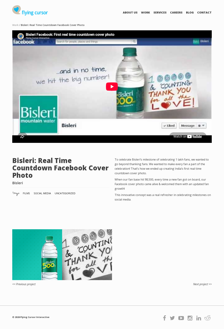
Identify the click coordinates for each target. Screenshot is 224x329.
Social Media (42, 193)
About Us (130, 12)
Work (145, 12)
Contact (204, 12)
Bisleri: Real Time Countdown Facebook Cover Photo (53, 25)
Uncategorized (65, 193)
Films (26, 193)
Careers (176, 12)
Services (160, 12)
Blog (190, 12)
